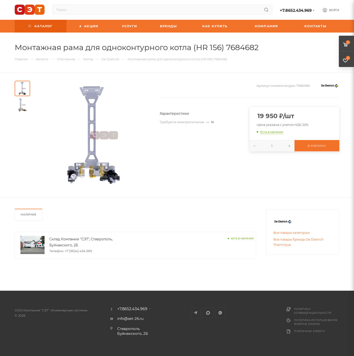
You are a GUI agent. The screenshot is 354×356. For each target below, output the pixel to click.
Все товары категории (291, 233)
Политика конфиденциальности (312, 311)
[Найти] (266, 10)
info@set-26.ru (130, 318)
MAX (208, 313)
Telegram (195, 313)
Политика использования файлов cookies (316, 322)
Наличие (28, 214)
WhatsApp (220, 313)
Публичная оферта (309, 331)
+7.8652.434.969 (296, 10)
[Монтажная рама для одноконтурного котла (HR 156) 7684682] (93, 135)
